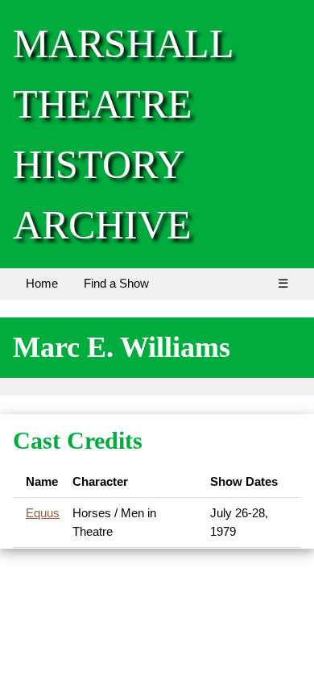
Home (42, 283)
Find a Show (116, 283)
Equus (43, 513)
